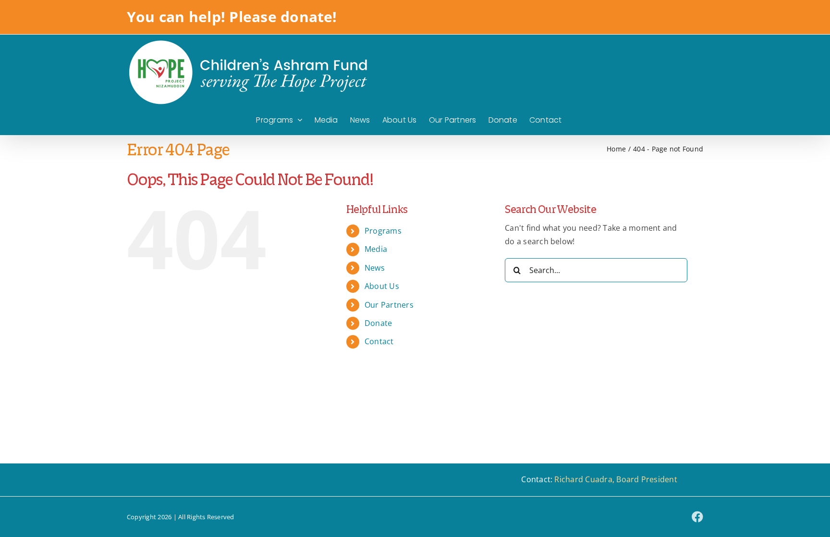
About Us (382, 286)
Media (376, 249)
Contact (379, 341)
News (375, 267)
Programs (383, 230)
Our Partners (389, 305)
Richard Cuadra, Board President (615, 479)
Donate (378, 323)
